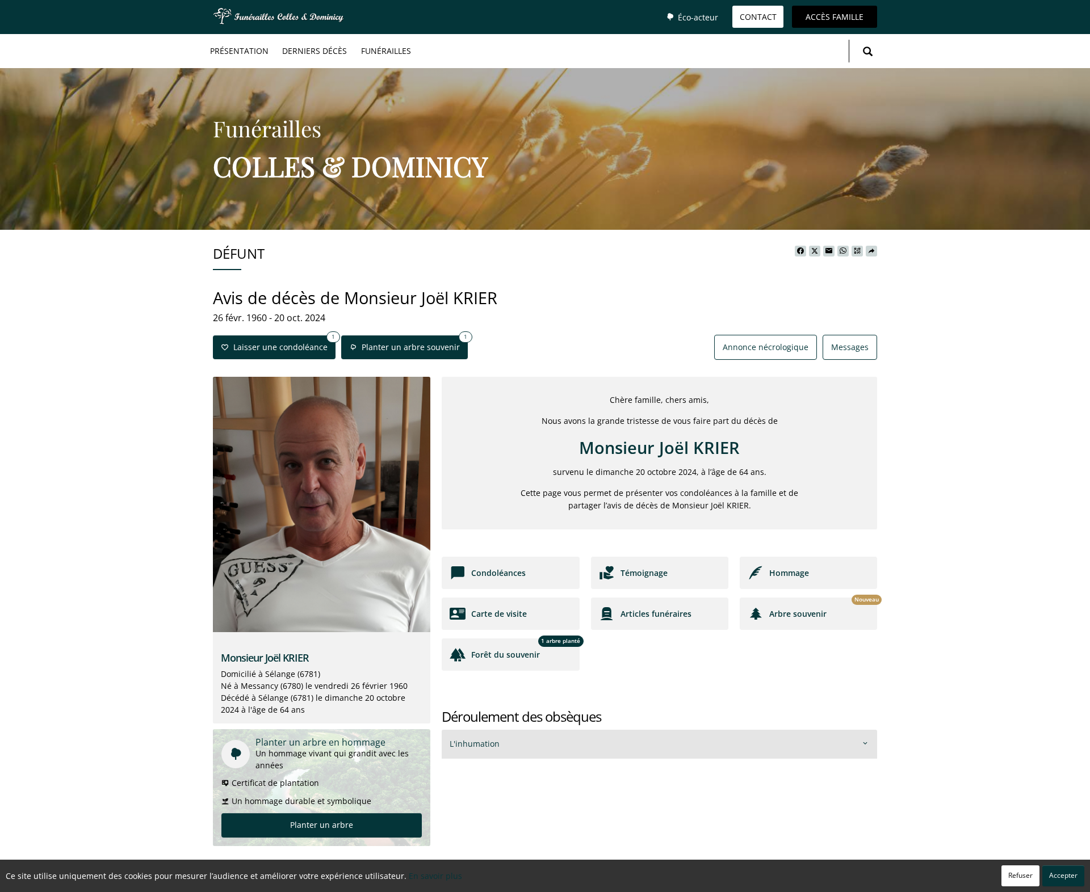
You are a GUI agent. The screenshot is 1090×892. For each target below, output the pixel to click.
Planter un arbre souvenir (412, 343)
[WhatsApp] (843, 251)
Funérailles (386, 50)
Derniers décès (314, 50)
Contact (758, 16)
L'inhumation (475, 743)
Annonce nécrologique (765, 347)
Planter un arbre (321, 824)
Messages (850, 347)
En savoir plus (435, 875)
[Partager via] (871, 251)
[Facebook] (800, 251)
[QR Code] (857, 251)
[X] (814, 251)
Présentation (239, 50)
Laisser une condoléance (282, 343)
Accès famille (834, 16)
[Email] (829, 251)
